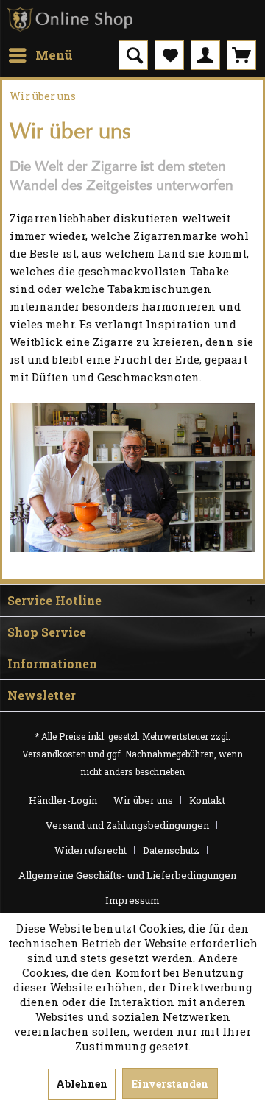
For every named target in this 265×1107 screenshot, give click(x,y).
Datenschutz (171, 850)
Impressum (132, 900)
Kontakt (207, 800)
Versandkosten (54, 754)
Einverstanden (170, 1084)
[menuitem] (40, 55)
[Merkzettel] (169, 55)
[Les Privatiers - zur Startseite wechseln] (69, 20)
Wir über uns (143, 800)
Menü (54, 54)
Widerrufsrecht (90, 850)
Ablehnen (81, 1084)
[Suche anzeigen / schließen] (133, 55)
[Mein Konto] (205, 55)
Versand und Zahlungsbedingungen (127, 825)
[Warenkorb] (241, 55)
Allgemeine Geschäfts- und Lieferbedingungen (127, 875)
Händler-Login (63, 800)
